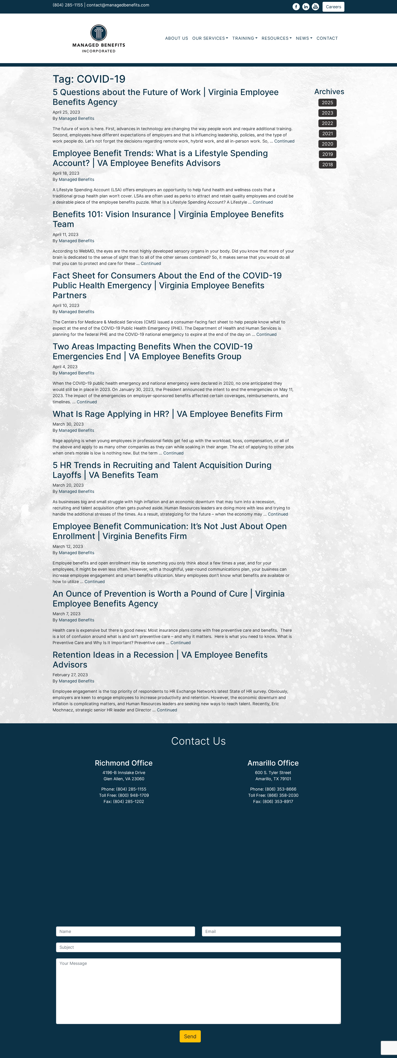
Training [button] (243, 38)
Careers (333, 6)
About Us (176, 38)
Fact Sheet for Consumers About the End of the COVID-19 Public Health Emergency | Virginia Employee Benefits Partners (167, 285)
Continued (284, 141)
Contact (327, 38)
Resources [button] (275, 38)
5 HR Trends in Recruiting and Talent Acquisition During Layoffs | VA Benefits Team (162, 470)
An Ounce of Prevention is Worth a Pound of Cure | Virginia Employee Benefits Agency (169, 599)
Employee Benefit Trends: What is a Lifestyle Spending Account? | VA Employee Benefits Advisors (160, 158)
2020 (327, 144)
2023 (327, 113)
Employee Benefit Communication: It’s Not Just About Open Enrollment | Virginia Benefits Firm (170, 531)
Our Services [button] (208, 38)
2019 (327, 154)
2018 (327, 164)
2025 (327, 102)
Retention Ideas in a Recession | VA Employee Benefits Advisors (160, 660)
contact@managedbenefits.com (118, 5)
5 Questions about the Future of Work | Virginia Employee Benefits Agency (166, 97)
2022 (327, 123)
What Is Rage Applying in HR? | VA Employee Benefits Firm (168, 414)
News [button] (302, 38)
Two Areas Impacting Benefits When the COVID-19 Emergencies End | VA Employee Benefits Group (153, 351)
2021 (327, 133)
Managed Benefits (76, 118)
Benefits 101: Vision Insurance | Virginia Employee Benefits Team (168, 219)
